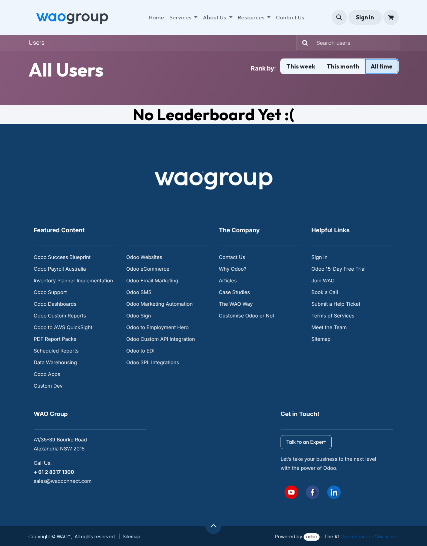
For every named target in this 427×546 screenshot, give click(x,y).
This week (300, 66)
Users (36, 42)
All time (382, 66)
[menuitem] (156, 17)
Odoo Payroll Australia (60, 269)
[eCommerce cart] (391, 17)
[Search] (303, 42)
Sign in (365, 17)
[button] (339, 17)
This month (343, 66)
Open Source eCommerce (370, 536)
